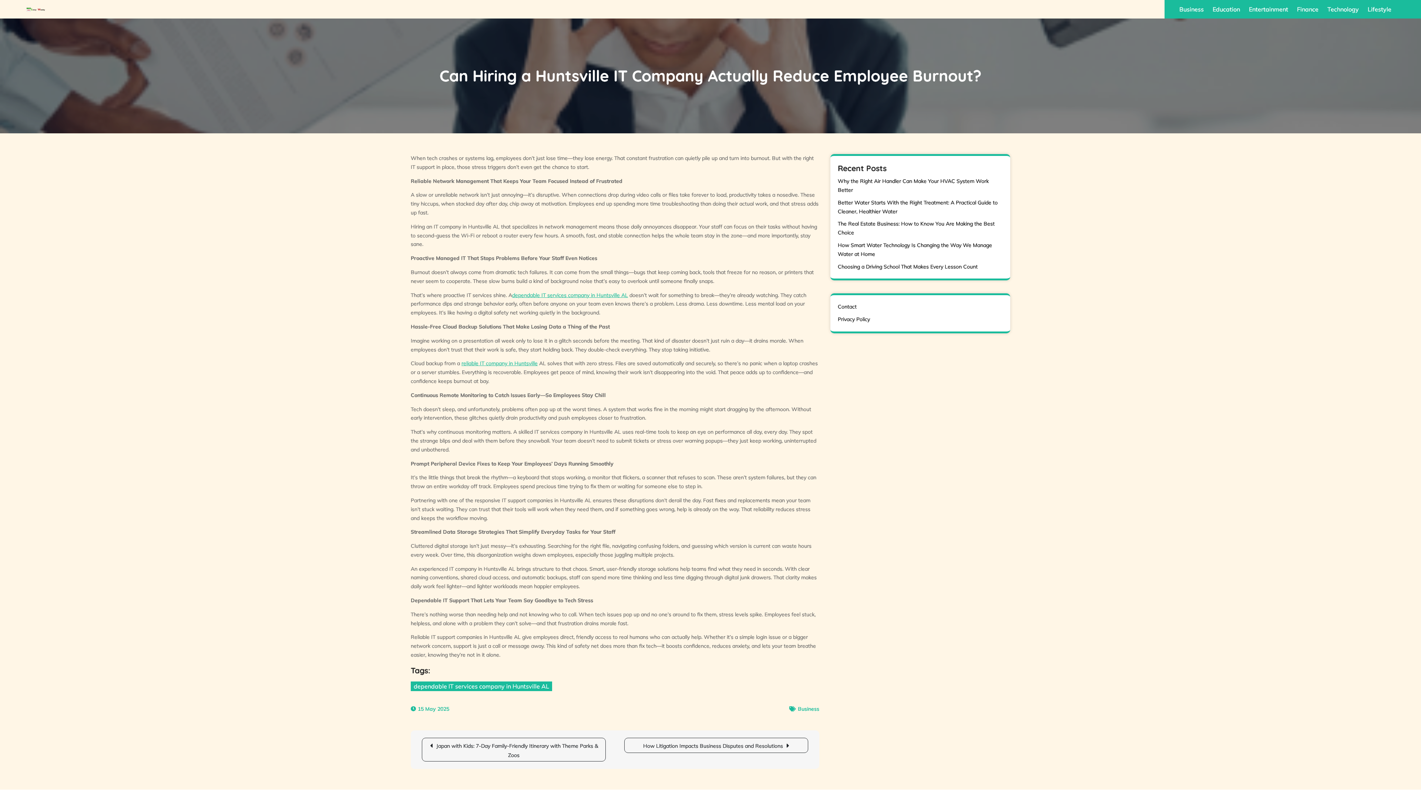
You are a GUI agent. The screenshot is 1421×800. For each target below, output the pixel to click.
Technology (1343, 9)
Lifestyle (1379, 9)
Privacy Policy (854, 319)
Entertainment (1268, 9)
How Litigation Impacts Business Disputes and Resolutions (713, 746)
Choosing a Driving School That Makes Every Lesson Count (908, 266)
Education (1226, 9)
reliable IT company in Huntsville (499, 363)
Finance (1307, 9)
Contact (847, 306)
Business (1191, 9)
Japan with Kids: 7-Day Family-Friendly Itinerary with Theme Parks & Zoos (517, 751)
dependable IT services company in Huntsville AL (570, 295)
